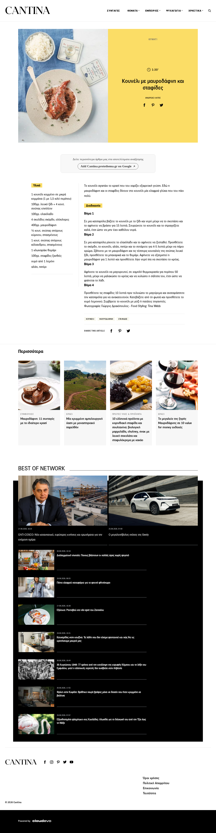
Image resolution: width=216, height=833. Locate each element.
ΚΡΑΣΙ (69, 414)
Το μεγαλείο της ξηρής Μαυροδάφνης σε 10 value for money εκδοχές (175, 423)
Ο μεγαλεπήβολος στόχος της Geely (129, 534)
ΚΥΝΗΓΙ (153, 39)
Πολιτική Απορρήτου (156, 783)
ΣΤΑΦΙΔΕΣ (122, 319)
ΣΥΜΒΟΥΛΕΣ (27, 414)
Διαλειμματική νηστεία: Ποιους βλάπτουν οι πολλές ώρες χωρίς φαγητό (93, 555)
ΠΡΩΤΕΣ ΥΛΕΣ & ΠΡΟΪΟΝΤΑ (127, 414)
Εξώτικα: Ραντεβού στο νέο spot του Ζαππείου (80, 610)
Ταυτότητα (149, 793)
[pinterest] (153, 105)
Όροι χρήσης (151, 778)
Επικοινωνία (151, 788)
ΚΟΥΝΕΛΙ (90, 319)
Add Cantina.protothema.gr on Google (106, 166)
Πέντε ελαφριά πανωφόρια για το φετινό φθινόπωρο (83, 582)
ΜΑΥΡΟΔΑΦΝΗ (106, 319)
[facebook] (144, 105)
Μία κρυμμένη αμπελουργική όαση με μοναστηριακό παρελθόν (84, 423)
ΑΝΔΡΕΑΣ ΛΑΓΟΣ (153, 98)
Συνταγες (113, 10)
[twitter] (161, 105)
